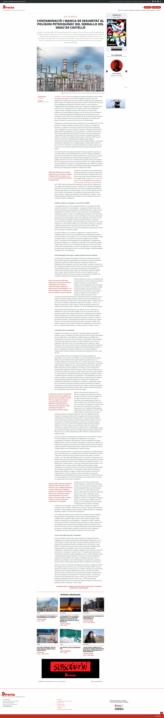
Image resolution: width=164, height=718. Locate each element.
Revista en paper (61, 706)
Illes (14, 10)
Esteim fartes (116, 75)
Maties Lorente (65, 624)
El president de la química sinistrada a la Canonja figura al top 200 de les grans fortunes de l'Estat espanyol (69, 618)
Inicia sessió (148, 1)
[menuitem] (5, 10)
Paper (158, 10)
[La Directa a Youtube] (158, 1)
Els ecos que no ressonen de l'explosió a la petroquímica (93, 617)
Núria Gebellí (90, 655)
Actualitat (126, 10)
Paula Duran (42, 619)
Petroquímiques (73, 587)
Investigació (137, 10)
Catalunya (5, 10)
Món (24, 10)
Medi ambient (70, 16)
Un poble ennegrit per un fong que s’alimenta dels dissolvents (46, 649)
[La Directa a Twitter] (155, 1)
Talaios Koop (153, 716)
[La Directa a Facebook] (152, 1)
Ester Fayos (42, 96)
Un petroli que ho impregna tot (70, 648)
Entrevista (143, 10)
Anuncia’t (135, 1)
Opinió (148, 10)
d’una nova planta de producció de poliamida (86, 182)
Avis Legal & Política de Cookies (65, 709)
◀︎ (107, 71)
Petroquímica (98, 586)
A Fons (38, 612)
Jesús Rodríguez (66, 651)
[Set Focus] (142, 8)
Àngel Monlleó (91, 622)
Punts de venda (127, 1)
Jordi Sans (41, 652)
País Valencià (10, 10)
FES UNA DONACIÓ (156, 7)
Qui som (59, 699)
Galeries (153, 10)
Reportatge (131, 10)
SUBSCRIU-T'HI (147, 7)
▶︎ (126, 71)
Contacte (142, 1)
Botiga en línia (119, 1)
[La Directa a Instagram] (160, 1)
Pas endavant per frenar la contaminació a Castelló (47, 616)
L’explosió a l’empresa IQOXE (63, 96)
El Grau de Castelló (89, 586)
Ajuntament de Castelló (62, 586)
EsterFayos (41, 98)
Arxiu (103, 93)
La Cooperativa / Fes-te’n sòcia (65, 701)
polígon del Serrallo (83, 587)
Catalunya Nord (19, 10)
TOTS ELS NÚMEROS (116, 49)
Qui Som (112, 1)
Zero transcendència (96, 681)
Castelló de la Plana (79, 586)
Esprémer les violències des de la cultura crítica (52, 681)
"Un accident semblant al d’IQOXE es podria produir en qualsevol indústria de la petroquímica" (93, 649)
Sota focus (120, 10)
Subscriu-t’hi (61, 702)
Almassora (71, 586)
